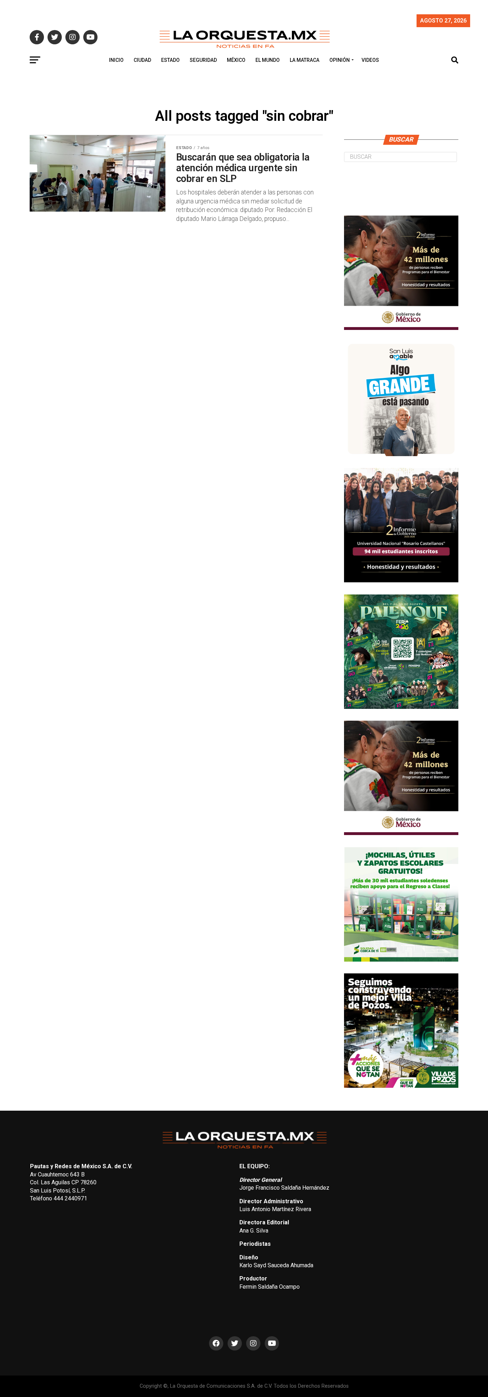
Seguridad (203, 60)
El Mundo (267, 60)
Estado (170, 60)
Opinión (339, 60)
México (236, 60)
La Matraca (304, 60)
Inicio (116, 60)
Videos (370, 60)
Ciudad (142, 60)
